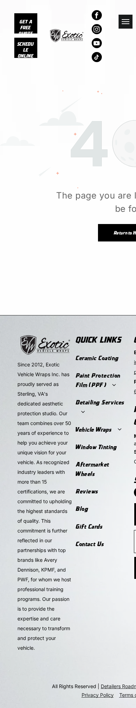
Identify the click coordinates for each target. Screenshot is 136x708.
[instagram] (97, 30)
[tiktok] (97, 58)
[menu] (126, 22)
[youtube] (97, 44)
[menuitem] (101, 358)
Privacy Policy (98, 695)
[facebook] (97, 16)
